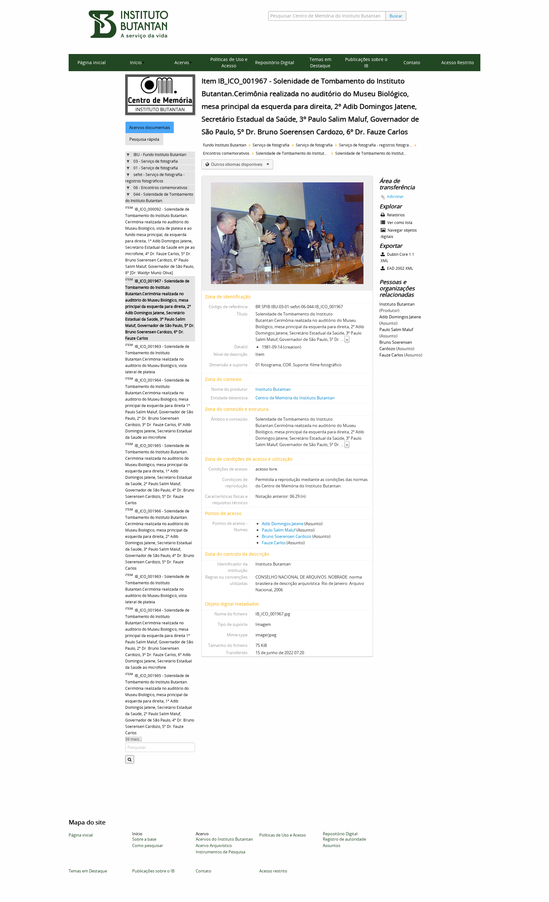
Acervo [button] (181, 62)
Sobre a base (144, 839)
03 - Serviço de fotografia (155, 161)
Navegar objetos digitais (399, 233)
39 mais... (133, 739)
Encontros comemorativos (226, 153)
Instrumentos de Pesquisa (220, 852)
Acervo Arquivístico (214, 845)
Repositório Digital (274, 62)
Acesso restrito (273, 871)
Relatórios (395, 215)
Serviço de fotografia (271, 145)
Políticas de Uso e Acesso (228, 62)
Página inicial (92, 62)
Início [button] (135, 62)
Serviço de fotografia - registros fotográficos (376, 145)
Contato (411, 62)
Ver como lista (399, 222)
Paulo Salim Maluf (278, 530)
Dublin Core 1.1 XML (397, 257)
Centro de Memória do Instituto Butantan (295, 398)
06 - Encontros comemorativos (160, 187)
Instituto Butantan (273, 389)
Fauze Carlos (274, 543)
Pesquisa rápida (144, 139)
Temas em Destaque (320, 62)
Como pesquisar (147, 845)
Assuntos (331, 845)
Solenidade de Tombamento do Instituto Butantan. (293, 153)
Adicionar (395, 196)
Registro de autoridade (344, 839)
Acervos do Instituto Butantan (224, 839)
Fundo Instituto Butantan (224, 145)
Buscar (396, 16)
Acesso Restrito (457, 62)
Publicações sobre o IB (366, 62)
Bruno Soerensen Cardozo (286, 536)
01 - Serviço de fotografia (155, 168)
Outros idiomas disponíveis (236, 164)
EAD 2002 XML (399, 268)
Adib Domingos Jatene (282, 523)
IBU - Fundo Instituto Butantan (159, 154)
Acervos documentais (149, 127)
